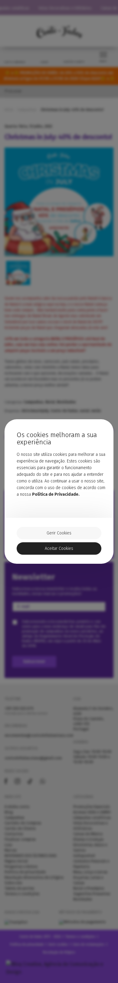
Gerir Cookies (59, 533)
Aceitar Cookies (59, 548)
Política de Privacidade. (56, 494)
